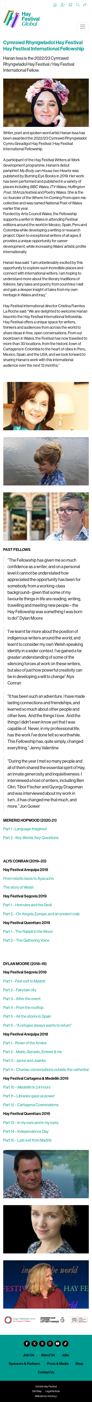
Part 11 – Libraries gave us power (29, 1096)
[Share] (85, 5)
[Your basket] (70, 5)
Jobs (65, 1355)
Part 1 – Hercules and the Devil (27, 905)
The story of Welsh (18, 887)
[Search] (78, 5)
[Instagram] (50, 1342)
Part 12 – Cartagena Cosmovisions (31, 1105)
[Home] (55, 5)
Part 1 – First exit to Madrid (24, 981)
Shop (79, 1364)
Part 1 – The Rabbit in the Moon (28, 931)
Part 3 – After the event (22, 999)
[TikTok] (65, 1342)
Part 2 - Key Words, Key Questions (31, 838)
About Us (48, 1355)
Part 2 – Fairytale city (19, 990)
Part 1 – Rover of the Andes (25, 1043)
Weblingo (52, 1396)
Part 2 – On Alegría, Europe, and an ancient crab (41, 914)
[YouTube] (57, 1342)
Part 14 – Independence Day (26, 1131)
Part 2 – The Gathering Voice (26, 940)
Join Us (28, 1355)
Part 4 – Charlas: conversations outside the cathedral (46, 1069)
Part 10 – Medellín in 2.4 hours (26, 1087)
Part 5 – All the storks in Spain (27, 1016)
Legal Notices (52, 1391)
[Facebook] (27, 1342)
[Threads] (42, 1342)
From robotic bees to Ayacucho (28, 878)
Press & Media (57, 1364)
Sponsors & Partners (24, 1364)
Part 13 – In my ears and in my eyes (30, 1123)
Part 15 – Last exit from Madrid (27, 1140)
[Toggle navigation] (83, 26)
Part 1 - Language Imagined (25, 829)
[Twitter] (34, 1342)
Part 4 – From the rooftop (23, 1007)
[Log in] (63, 5)
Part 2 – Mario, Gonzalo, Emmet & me (32, 1052)
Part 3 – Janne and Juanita (24, 1060)
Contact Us (46, 1372)
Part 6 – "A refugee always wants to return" (37, 1025)
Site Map (37, 1391)
